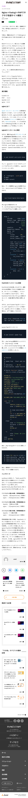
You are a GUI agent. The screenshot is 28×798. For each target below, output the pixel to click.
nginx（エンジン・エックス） (10, 111)
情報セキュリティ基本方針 (7, 789)
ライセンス (13, 119)
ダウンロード (19, 134)
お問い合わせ (7, 783)
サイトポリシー (5, 787)
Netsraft (8, 121)
